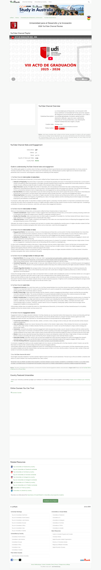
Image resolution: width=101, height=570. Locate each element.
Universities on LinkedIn (58, 528)
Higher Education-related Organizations (62, 539)
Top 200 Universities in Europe (19, 522)
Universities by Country (40, 2)
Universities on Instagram (58, 520)
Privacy (56, 564)
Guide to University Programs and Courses (63, 534)
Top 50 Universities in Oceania (19, 530)
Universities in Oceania (17, 549)
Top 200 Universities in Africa (18, 525)
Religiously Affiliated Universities (60, 544)
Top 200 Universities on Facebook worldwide (24, 469)
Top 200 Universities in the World (19, 515)
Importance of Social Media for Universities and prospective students (45, 495)
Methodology (38, 564)
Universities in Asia (16, 547)
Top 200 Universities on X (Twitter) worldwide (24, 485)
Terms (52, 564)
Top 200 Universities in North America (20, 517)
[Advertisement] (50, 92)
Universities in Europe (17, 542)
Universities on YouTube (58, 522)
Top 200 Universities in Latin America (20, 520)
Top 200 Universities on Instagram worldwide (24, 480)
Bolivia (37, 160)
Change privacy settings (64, 564)
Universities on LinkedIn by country (22, 490)
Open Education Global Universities (20, 555)
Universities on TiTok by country (21, 487)
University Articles (57, 536)
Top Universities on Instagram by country (24, 477)
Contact (43, 564)
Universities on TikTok (58, 525)
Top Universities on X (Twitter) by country (24, 482)
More (50, 2)
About (32, 564)
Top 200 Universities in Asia (18, 528)
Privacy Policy (22, 369)
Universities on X (56, 517)
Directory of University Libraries (60, 542)
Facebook (16, 559)
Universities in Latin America (18, 539)
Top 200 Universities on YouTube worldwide (23, 474)
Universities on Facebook (58, 515)
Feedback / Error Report (50, 501)
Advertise (48, 564)
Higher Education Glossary (59, 547)
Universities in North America (18, 536)
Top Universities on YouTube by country (23, 472)
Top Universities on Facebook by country (24, 466)
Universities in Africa (16, 544)
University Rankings (27, 2)
